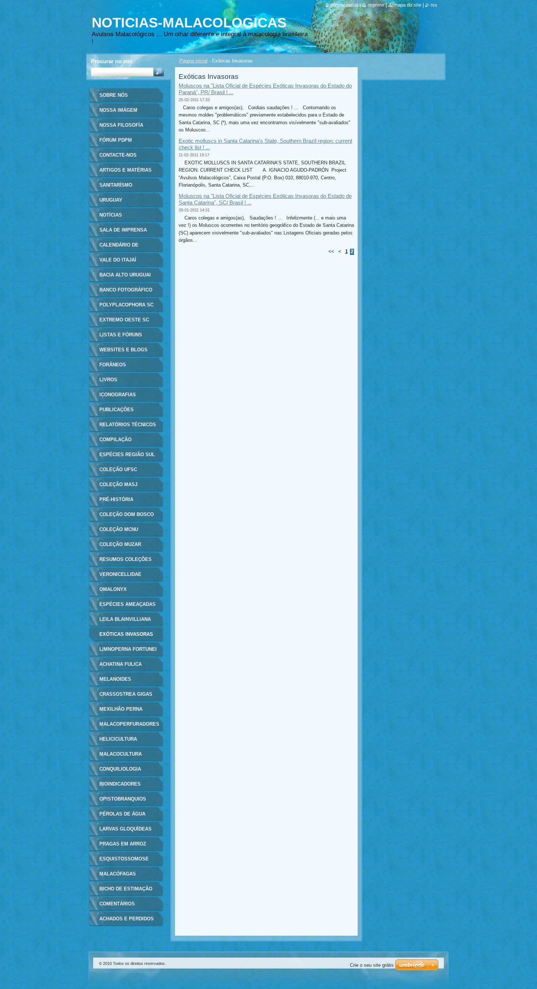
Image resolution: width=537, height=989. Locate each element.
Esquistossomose (124, 859)
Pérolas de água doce (122, 816)
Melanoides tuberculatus (118, 681)
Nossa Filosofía (121, 125)
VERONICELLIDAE (120, 574)
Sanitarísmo (115, 185)
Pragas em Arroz (122, 844)
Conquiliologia (120, 769)
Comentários (117, 903)
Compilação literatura (115, 442)
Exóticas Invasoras (126, 634)
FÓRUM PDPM (115, 140)
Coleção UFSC (118, 469)
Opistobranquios (122, 799)
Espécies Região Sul (127, 454)
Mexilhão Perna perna (120, 711)
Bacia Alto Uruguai (125, 275)
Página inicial (193, 61)
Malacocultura (120, 754)
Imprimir (375, 5)
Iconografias (117, 394)
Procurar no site (111, 61)
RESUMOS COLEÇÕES (125, 559)
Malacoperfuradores (129, 724)
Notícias (110, 215)
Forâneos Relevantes (115, 367)
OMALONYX (113, 589)
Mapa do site (407, 5)
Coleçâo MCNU (118, 529)
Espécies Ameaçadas (127, 604)
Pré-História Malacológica (118, 502)
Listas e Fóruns (120, 334)
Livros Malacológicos (120, 382)
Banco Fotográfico (125, 290)
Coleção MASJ (118, 484)
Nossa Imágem (118, 110)
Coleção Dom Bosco (126, 514)
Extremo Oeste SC (124, 319)
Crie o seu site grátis (372, 965)
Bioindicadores (120, 784)
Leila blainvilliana (125, 619)
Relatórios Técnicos (127, 424)
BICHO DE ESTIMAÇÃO (125, 888)
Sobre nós (113, 95)
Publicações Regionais (116, 412)
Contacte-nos (118, 155)
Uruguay (110, 200)
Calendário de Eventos (118, 247)
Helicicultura (118, 739)
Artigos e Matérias (125, 170)
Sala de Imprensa (123, 230)
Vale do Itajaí (117, 260)
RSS (434, 5)
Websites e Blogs (123, 349)
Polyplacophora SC (126, 305)
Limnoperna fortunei (128, 649)
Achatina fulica (120, 664)
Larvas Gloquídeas (125, 829)
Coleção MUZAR (120, 544)
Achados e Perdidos (126, 918)
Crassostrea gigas (125, 694)
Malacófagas (117, 874)
